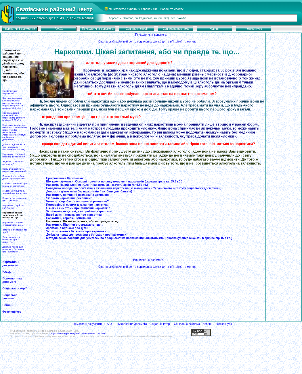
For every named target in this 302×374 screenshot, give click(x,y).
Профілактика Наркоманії (9, 92)
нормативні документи (87, 324)
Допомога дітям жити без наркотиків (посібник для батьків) (13, 147)
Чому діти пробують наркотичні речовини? (14, 170)
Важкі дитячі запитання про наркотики (14, 199)
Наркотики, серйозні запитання (13, 206)
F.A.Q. (6, 271)
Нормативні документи (10, 263)
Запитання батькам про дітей (67, 228)
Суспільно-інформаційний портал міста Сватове (78, 333)
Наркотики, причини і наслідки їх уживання (13, 155)
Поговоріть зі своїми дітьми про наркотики (13, 177)
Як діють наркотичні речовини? (12, 162)
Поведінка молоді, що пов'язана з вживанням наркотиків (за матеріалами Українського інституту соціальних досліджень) (14, 132)
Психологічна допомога (12, 280)
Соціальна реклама (9, 296)
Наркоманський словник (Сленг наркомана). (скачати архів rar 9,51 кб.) (13, 116)
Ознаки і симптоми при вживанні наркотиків (14, 184)
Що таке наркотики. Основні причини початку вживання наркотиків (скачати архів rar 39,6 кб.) (12, 103)
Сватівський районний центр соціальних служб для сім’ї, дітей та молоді (147, 41)
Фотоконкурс (223, 324)
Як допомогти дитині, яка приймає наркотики (14, 192)
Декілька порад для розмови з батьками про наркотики (13, 249)
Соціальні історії (14, 288)
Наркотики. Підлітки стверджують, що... (12, 223)
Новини (7, 305)
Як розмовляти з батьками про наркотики (11, 239)
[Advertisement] (283, 119)
